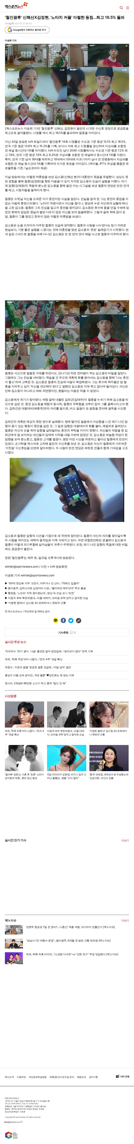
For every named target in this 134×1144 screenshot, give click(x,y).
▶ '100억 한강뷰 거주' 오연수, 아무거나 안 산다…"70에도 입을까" (42, 583)
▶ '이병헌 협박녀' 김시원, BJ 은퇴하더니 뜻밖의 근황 (35, 602)
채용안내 (81, 1077)
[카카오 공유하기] (55, 620)
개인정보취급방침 (38, 1077)
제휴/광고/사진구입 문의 (62, 1077)
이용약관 (21, 1077)
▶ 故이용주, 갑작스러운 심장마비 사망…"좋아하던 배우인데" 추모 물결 (45, 588)
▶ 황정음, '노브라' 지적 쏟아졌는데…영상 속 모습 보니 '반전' (39, 593)
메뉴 (127, 7)
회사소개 (9, 1077)
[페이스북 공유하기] (63, 620)
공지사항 (93, 1077)
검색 (121, 7)
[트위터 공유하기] (71, 620)
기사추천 (67, 632)
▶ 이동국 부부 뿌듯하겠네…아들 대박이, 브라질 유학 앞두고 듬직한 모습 (46, 598)
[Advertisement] (29, 890)
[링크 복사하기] (78, 620)
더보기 (125, 840)
